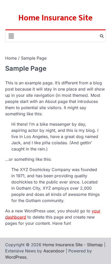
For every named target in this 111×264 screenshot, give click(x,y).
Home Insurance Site (55, 18)
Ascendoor (54, 250)
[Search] (102, 36)
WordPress (15, 257)
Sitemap (95, 244)
